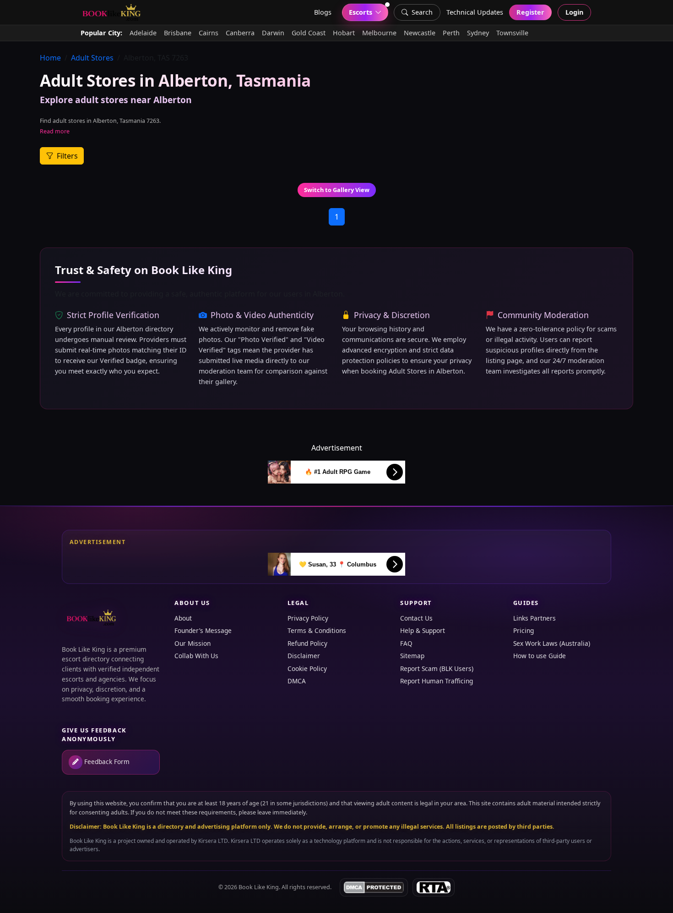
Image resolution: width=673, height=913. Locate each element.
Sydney (478, 32)
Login (574, 12)
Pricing (523, 630)
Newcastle (419, 32)
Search (422, 12)
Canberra (240, 32)
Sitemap (412, 655)
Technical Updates (474, 12)
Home (50, 58)
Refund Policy (307, 643)
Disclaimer (304, 655)
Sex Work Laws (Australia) (551, 643)
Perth (451, 32)
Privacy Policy (308, 618)
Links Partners (534, 618)
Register (530, 12)
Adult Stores (92, 58)
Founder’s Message (203, 630)
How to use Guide (539, 655)
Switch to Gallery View (336, 190)
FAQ (406, 643)
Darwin (273, 32)
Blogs (322, 12)
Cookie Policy (307, 668)
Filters (66, 156)
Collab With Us (196, 655)
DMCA (297, 680)
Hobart (344, 32)
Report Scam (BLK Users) (436, 668)
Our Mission (192, 643)
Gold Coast (309, 32)
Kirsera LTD (213, 841)
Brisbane (177, 32)
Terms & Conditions (317, 630)
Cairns (208, 32)
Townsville (512, 32)
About (183, 618)
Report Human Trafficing (436, 680)
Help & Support (422, 630)
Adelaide (143, 32)
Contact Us (416, 618)
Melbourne (379, 32)
